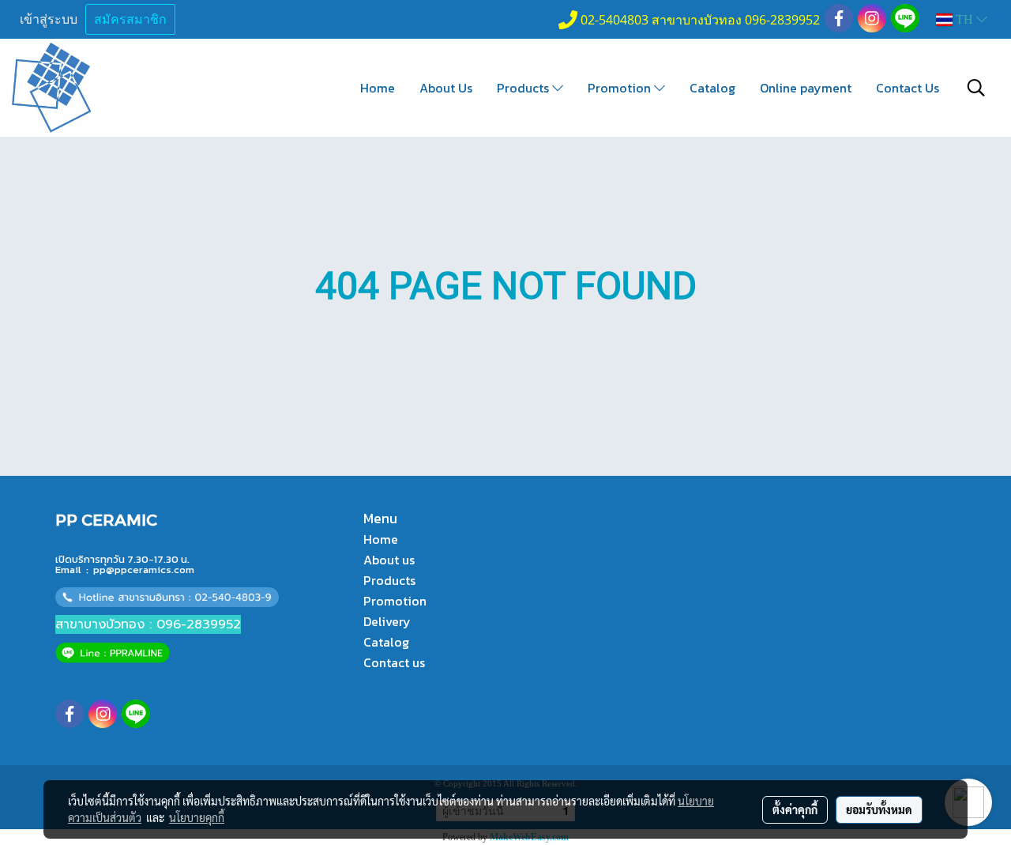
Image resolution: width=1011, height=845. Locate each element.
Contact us (394, 662)
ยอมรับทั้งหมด (879, 809)
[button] (976, 88)
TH (964, 19)
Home (377, 87)
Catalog (712, 87)
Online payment (805, 87)
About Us (445, 87)
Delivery (387, 621)
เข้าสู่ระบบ (48, 19)
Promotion (621, 87)
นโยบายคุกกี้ (196, 817)
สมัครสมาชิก (130, 19)
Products (524, 87)
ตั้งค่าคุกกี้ (794, 809)
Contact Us (907, 87)
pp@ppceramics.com (143, 569)
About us (389, 559)
